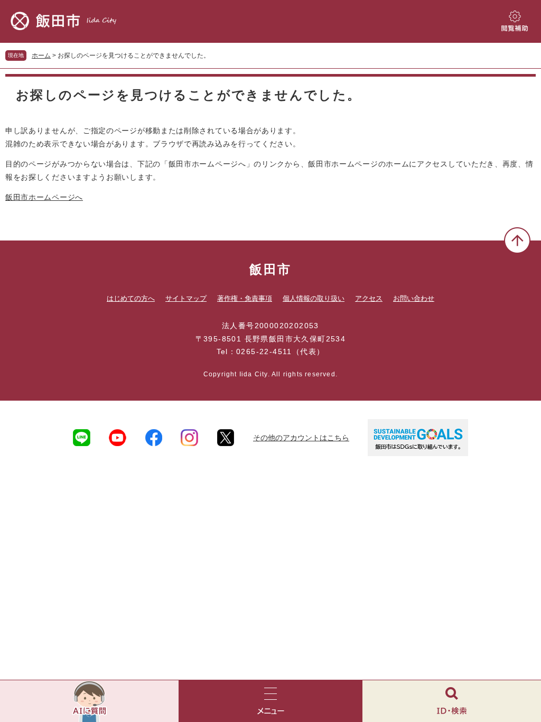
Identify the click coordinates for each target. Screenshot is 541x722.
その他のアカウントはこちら (301, 437)
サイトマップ (186, 298)
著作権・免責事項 (244, 298)
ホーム (41, 55)
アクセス (369, 298)
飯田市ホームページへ (44, 197)
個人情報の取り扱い (313, 298)
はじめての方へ (131, 298)
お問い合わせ (413, 298)
